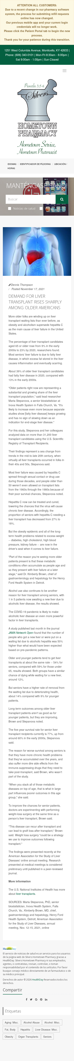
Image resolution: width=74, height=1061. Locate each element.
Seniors (47, 1036)
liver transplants (25, 894)
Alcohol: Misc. (52, 1022)
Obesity (9, 1036)
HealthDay (37, 979)
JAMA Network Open (21, 632)
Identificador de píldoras (35, 163)
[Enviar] (62, 199)
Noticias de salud (24, 208)
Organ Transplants (28, 1036)
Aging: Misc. (12, 1022)
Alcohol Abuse (31, 1022)
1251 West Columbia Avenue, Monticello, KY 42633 (36, 50)
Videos (49, 208)
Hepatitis (25, 1029)
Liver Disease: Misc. (46, 1029)
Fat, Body (10, 1029)
